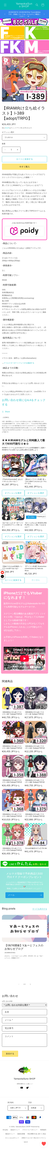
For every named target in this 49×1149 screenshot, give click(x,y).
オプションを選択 (13, 493)
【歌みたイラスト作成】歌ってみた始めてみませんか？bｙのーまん (36, 481)
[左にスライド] (19, 984)
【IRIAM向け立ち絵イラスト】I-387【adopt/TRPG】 (12, 713)
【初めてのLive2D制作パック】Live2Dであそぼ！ (12, 567)
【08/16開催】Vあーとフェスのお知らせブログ (24, 947)
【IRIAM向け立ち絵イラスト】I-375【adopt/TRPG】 (35, 815)
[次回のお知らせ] (44, 14)
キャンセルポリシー (12, 1138)
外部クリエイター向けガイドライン (34, 1138)
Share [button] (7, 412)
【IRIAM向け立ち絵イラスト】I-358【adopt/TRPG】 (12, 781)
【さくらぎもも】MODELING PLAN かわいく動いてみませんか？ (36, 525)
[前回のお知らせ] (5, 14)
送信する (10, 1053)
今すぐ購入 (24, 167)
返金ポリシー (15, 1130)
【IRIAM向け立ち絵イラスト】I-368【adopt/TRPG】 (12, 815)
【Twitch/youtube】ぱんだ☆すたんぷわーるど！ (12, 480)
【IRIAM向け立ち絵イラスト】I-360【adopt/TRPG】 (12, 747)
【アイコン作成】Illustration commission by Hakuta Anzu (36, 568)
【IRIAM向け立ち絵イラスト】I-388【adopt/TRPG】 (35, 781)
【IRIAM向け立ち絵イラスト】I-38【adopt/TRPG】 (34, 713)
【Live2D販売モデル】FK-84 (36, 848)
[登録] (41, 895)
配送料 (7, 128)
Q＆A (26, 1142)
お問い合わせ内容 (7, 1001)
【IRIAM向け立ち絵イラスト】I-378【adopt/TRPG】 (12, 849)
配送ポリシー (10, 1134)
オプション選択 (8, 132)
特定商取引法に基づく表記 (37, 1134)
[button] (5, 5)
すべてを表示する (39, 909)
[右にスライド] (30, 984)
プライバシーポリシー (30, 1130)
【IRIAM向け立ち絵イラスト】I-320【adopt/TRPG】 (35, 747)
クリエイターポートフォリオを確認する (19, 363)
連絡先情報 (21, 1134)
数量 (3, 144)
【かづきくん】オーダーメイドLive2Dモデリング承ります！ (12, 525)
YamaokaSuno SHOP (23, 1126)
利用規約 (43, 1130)
